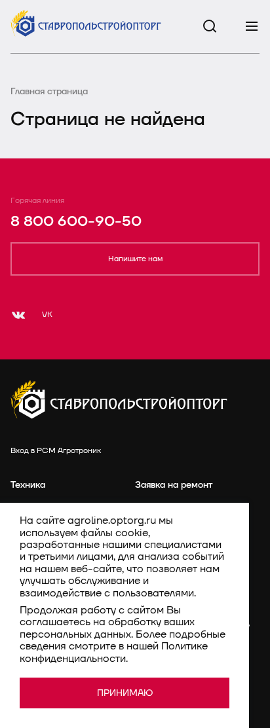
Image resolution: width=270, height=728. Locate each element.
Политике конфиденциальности (114, 652)
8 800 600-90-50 (76, 221)
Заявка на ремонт (173, 485)
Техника (27, 485)
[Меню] (252, 26)
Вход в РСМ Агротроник (55, 450)
